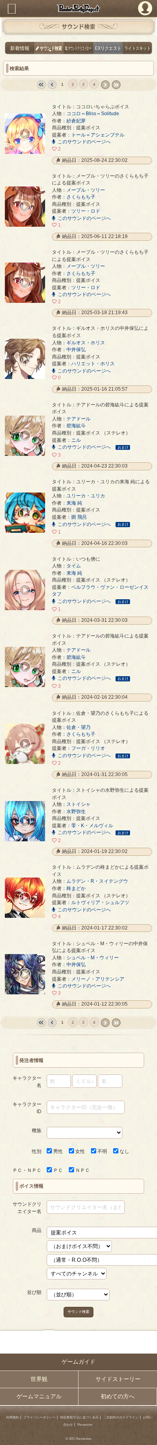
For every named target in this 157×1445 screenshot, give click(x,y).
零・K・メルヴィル (92, 825)
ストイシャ (78, 804)
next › (105, 85)
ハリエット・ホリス (93, 363)
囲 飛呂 (79, 517)
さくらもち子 (80, 196)
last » (116, 85)
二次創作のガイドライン (120, 1417)
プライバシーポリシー (39, 1417)
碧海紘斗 (76, 425)
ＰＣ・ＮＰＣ (26, 1170)
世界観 (39, 1379)
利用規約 (12, 1417)
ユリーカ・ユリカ (85, 495)
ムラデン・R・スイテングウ (97, 881)
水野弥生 (76, 811)
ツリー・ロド (85, 210)
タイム (73, 565)
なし (123, 1151)
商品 (36, 1230)
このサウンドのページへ (84, 141)
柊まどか (76, 888)
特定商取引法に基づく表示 (79, 1417)
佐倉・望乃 (78, 727)
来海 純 (74, 502)
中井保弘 (76, 349)
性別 (36, 1151)
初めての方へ (117, 1396)
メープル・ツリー (85, 190)
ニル (76, 440)
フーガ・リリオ (88, 748)
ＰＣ (57, 1170)
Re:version (84, 1424)
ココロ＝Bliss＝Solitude (92, 113)
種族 (36, 1130)
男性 (57, 1151)
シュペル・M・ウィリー (92, 957)
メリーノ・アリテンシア (97, 978)
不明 (101, 1151)
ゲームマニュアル (39, 1396)
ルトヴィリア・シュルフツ (100, 902)
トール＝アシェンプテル (97, 134)
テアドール (78, 418)
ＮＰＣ (82, 1170)
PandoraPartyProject (78, 8)
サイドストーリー (117, 1379)
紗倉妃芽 (76, 120)
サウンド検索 (78, 1312)
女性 (79, 1151)
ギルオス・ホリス (85, 342)
